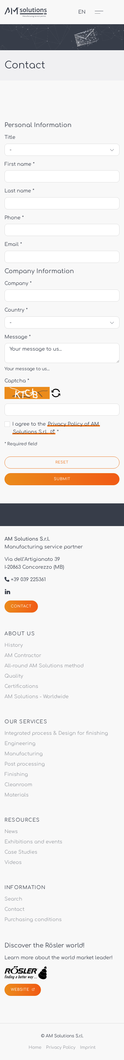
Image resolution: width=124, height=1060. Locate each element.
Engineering (20, 743)
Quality (14, 676)
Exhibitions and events (33, 842)
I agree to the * (55, 428)
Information (25, 887)
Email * (13, 244)
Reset (62, 462)
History (14, 645)
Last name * (19, 191)
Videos (13, 862)
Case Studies (21, 852)
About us (20, 633)
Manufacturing (24, 754)
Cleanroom (18, 784)
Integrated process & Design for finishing (56, 733)
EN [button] (81, 12)
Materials (17, 795)
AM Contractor (23, 655)
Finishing (16, 774)
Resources (22, 820)
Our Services (26, 722)
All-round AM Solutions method (44, 666)
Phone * (14, 218)
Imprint (88, 1047)
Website (21, 989)
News (11, 831)
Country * (16, 310)
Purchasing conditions (33, 919)
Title (10, 137)
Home (35, 1047)
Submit (62, 479)
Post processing (25, 764)
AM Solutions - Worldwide (37, 696)
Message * (18, 337)
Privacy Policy (61, 1047)
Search (13, 899)
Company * (18, 283)
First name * (20, 164)
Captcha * (17, 381)
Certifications (21, 686)
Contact (21, 606)
